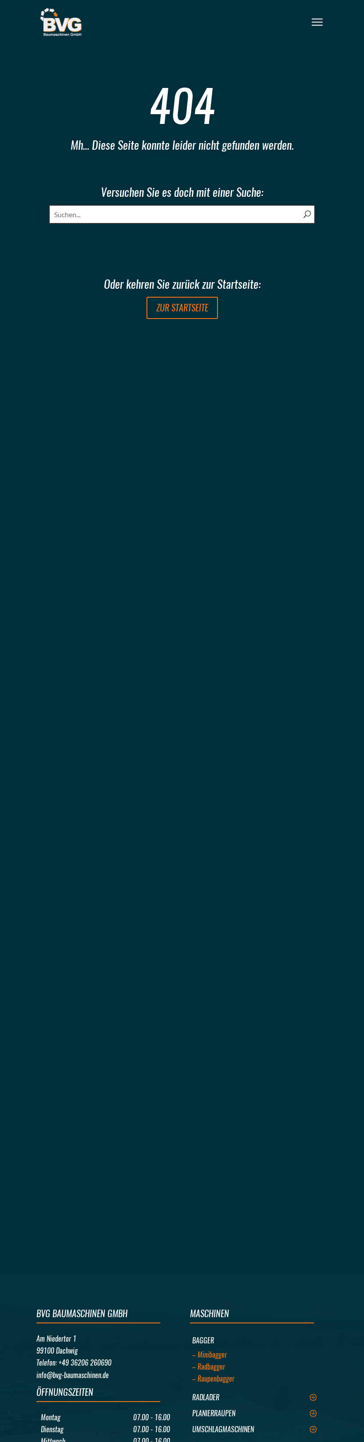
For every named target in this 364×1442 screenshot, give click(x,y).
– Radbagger (208, 1366)
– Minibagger (209, 1354)
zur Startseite (182, 308)
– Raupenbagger (213, 1378)
